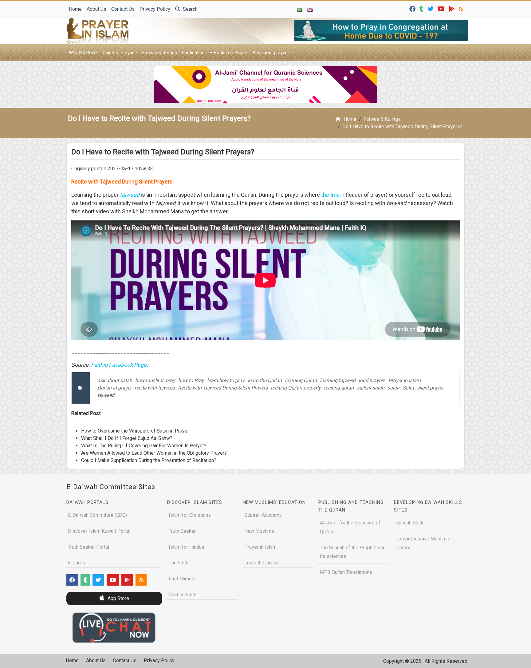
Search (190, 9)
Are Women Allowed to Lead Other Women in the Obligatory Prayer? (154, 453)
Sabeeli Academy (263, 515)
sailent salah (370, 388)
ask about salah (114, 380)
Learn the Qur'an (261, 563)
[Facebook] (413, 8)
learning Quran (301, 380)
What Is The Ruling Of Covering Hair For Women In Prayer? (143, 446)
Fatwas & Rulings (159, 52)
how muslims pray (155, 380)
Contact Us (123, 9)
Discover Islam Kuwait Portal (99, 531)
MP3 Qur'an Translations (346, 572)
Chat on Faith (182, 595)
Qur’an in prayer (114, 388)
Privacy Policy (155, 9)
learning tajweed (338, 380)
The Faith (178, 563)
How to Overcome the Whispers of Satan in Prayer (135, 431)
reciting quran (339, 388)
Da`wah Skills (410, 523)
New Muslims (259, 531)
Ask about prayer (269, 52)
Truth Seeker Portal (88, 547)
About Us (96, 9)
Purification (193, 52)
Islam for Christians (190, 515)
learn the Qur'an (265, 380)
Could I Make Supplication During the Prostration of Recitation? (148, 460)
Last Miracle (182, 579)
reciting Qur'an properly (296, 388)
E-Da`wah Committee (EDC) (97, 515)
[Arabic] (299, 9)
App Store (117, 598)
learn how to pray (226, 380)
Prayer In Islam (404, 380)
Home (75, 9)
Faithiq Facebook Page (119, 365)
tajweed (105, 395)
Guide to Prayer (118, 52)
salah (393, 388)
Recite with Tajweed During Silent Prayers (223, 388)
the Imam (332, 195)
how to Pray (191, 380)
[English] (310, 9)
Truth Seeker (182, 531)
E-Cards (76, 563)
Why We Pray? (83, 52)
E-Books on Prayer (228, 52)
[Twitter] (431, 8)
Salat (408, 388)
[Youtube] (442, 8)
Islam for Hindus (186, 547)
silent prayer (430, 388)
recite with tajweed (155, 388)
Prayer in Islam (260, 547)
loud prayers (372, 380)
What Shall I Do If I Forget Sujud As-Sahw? (126, 438)
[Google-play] (452, 8)
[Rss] (462, 8)
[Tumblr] (422, 8)
